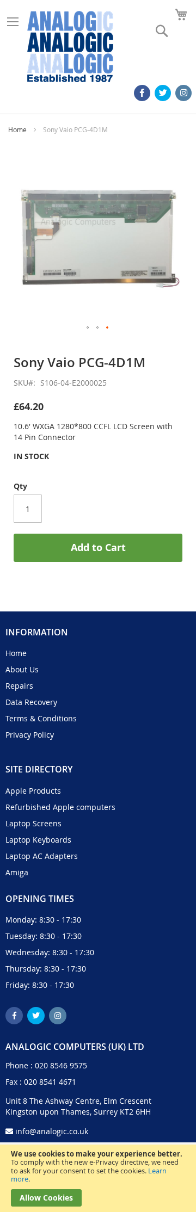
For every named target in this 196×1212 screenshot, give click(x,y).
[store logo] (70, 46)
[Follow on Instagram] (183, 93)
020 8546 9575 (61, 1065)
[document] (98, 1178)
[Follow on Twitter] (163, 93)
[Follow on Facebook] (142, 93)
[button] (88, 328)
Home (17, 129)
